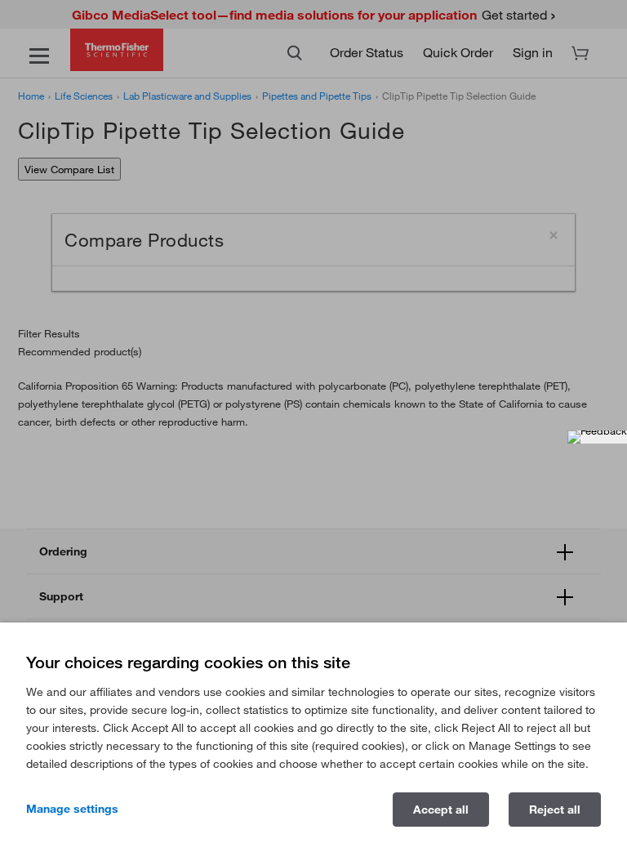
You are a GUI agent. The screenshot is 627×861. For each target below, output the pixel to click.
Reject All (554, 809)
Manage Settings (72, 808)
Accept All (441, 809)
